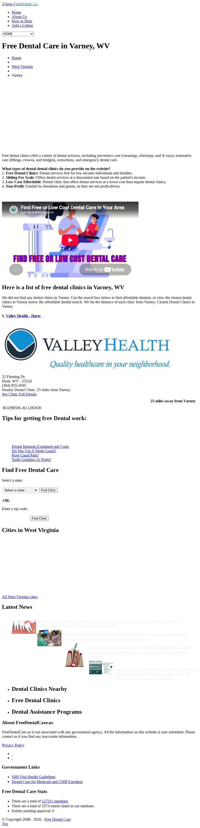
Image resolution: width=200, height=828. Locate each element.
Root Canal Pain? (25, 455)
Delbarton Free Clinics (29, 580)
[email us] (12, 758)
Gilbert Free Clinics (27, 553)
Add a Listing (22, 25)
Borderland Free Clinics (30, 567)
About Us (19, 17)
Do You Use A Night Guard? (34, 451)
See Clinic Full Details (19, 394)
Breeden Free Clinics (28, 571)
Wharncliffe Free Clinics (31, 562)
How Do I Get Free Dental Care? (90, 630)
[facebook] (12, 753)
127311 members (55, 801)
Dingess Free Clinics (28, 584)
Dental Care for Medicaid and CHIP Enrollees (47, 782)
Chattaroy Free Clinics (29, 575)
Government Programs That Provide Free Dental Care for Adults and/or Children (155, 663)
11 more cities (22, 588)
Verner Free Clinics (26, 558)
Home (16, 12)
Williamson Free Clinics (30, 540)
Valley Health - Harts (23, 316)
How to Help (22, 21)
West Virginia (22, 66)
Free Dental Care (57, 819)
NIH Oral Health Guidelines (33, 777)
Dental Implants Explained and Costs (40, 446)
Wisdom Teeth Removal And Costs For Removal (77, 617)
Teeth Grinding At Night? (31, 460)
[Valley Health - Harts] (87, 372)
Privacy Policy (13, 745)
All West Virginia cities (20, 597)
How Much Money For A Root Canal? (120, 643)
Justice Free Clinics (26, 545)
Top (5, 824)
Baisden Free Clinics (28, 549)
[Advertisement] (100, 115)
